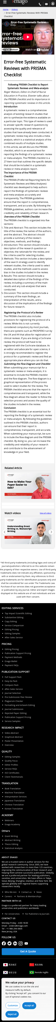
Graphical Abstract (14, 737)
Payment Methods (13, 657)
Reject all (12, 1014)
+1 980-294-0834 (14, 928)
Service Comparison (14, 625)
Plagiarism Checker (14, 701)
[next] (51, 532)
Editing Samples (12, 633)
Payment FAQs (12, 665)
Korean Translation (14, 808)
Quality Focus (11, 760)
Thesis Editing (11, 844)
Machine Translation (14, 792)
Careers (8, 896)
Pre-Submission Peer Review (18, 697)
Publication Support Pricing (18, 653)
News (39, 892)
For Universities (12, 913)
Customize (13, 1005)
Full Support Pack (13, 677)
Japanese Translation (15, 800)
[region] (28, 531)
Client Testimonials (14, 776)
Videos (14, 9)
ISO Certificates (12, 772)
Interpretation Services (16, 796)
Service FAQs (11, 768)
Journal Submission (14, 709)
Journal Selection (13, 693)
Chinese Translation (14, 804)
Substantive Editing (14, 617)
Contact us (26, 892)
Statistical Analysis (14, 848)
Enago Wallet (11, 661)
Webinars (9, 820)
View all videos (45, 513)
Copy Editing (11, 621)
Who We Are (11, 892)
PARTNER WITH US (11, 900)
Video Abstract (12, 733)
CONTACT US (9, 918)
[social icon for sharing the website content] (4, 943)
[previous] (4, 532)
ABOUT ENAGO (10, 857)
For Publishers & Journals (37, 913)
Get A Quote (28, 951)
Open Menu (4, 2)
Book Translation (13, 788)
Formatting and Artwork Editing (20, 705)
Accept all (29, 1005)
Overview (9, 745)
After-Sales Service (14, 637)
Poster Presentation (14, 741)
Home (5, 9)
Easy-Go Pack (11, 681)
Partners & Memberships (29, 896)
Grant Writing (11, 836)
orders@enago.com (18, 925)
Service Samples (12, 721)
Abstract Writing (12, 840)
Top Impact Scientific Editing (18, 613)
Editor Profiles (11, 764)
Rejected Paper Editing (16, 713)
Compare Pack (11, 685)
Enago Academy (12, 824)
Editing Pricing (12, 629)
